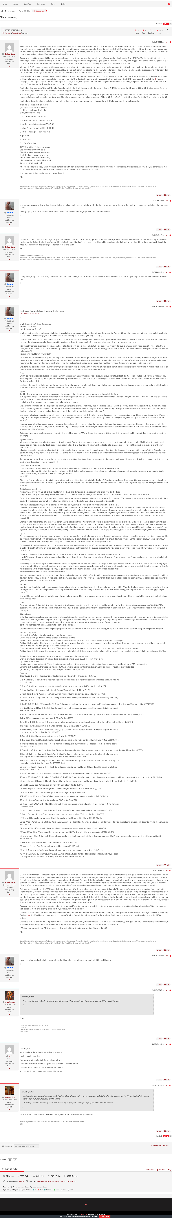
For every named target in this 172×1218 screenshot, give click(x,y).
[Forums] (2, 11)
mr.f (10, 1056)
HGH (156, 79)
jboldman (10, 212)
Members (15, 4)
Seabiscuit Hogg (16, 33)
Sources (53, 4)
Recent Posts (27, 4)
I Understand (105, 1216)
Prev (166, 24)
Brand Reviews (41, 4)
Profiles (63, 4)
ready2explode (10, 1002)
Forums (5, 4)
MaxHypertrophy (10, 54)
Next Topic (166, 1145)
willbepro (21, 1181)
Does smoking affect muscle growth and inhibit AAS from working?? (56, 1181)
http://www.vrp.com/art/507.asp (30, 313)
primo (29, 915)
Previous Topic (156, 1145)
